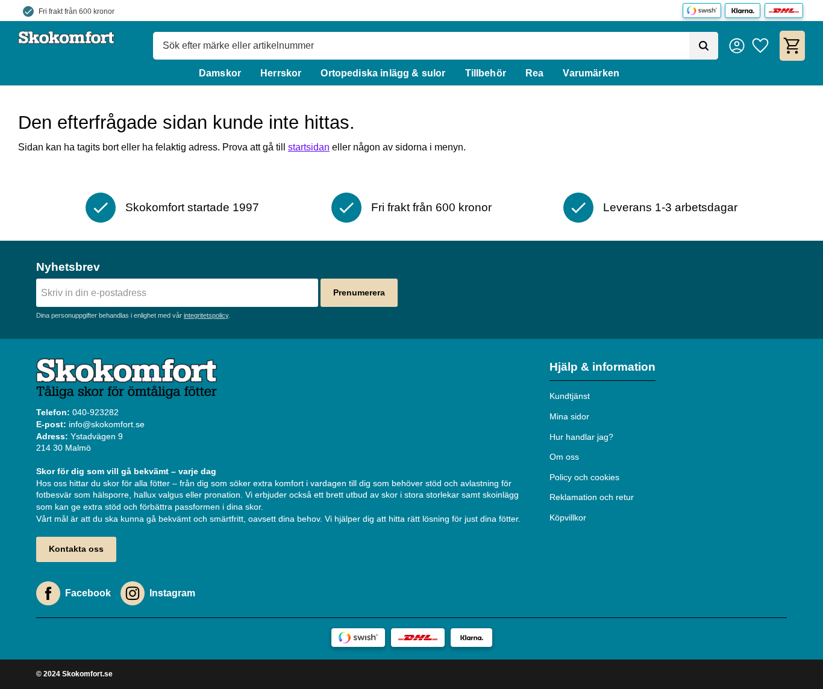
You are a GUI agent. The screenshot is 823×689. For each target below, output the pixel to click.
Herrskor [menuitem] (280, 73)
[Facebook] (48, 593)
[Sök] (703, 46)
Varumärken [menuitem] (591, 73)
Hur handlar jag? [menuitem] (581, 437)
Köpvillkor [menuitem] (567, 517)
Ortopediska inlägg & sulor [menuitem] (383, 73)
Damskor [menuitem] (220, 73)
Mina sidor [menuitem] (569, 416)
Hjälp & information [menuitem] (602, 366)
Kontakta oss (76, 549)
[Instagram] (132, 593)
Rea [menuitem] (534, 73)
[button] (760, 46)
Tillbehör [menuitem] (485, 73)
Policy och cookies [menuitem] (584, 477)
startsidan (309, 147)
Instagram (172, 593)
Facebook (88, 593)
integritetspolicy (206, 315)
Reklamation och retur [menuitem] (591, 497)
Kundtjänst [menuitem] (569, 396)
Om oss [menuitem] (564, 457)
